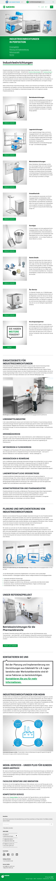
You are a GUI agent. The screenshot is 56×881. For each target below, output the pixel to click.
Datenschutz (46, 878)
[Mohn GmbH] (8, 7)
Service (11, 55)
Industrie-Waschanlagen (34, 72)
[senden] (51, 824)
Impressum (39, 878)
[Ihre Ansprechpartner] (15, 332)
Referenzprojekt (14, 52)
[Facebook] (8, 854)
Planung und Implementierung (19, 49)
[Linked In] (17, 854)
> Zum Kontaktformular (8, 860)
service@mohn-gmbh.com (9, 866)
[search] (39, 7)
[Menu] (51, 7)
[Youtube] (4, 854)
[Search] (39, 7)
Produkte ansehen (9, 123)
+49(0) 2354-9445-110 (8, 867)
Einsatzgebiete (14, 47)
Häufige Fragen (29, 878)
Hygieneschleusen (47, 72)
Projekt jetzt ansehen (10, 645)
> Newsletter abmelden (8, 828)
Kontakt (9, 347)
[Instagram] (12, 854)
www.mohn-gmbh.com (9, 845)
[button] (23, 2)
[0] (43, 6)
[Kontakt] (16, 835)
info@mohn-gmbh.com (9, 843)
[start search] (53, 2)
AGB (35, 878)
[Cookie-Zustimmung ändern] (3, 876)
